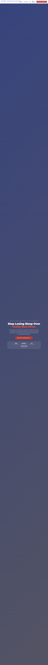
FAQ (30, 1)
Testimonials (26, 1)
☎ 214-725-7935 (33, 2)
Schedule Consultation (42, 1)
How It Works (21, 2)
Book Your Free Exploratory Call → (24, 337)
